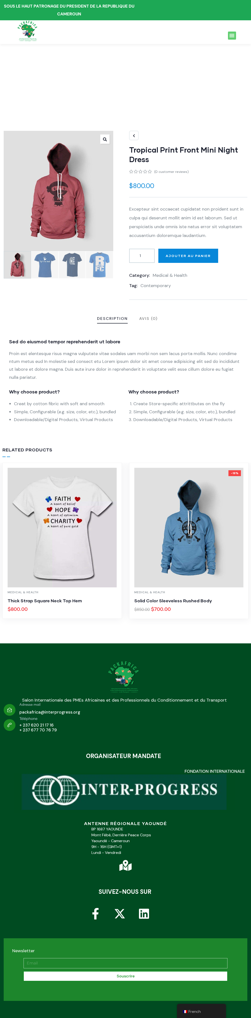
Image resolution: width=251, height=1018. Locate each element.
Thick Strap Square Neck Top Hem (45, 600)
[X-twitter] (125, 919)
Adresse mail (29, 704)
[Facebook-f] (101, 919)
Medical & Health (170, 275)
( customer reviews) (171, 171)
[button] (232, 36)
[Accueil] (124, 678)
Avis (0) (148, 318)
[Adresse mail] (9, 710)
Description (112, 318)
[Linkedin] (149, 919)
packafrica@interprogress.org (49, 712)
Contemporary (155, 286)
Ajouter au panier (188, 256)
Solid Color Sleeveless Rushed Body (173, 600)
